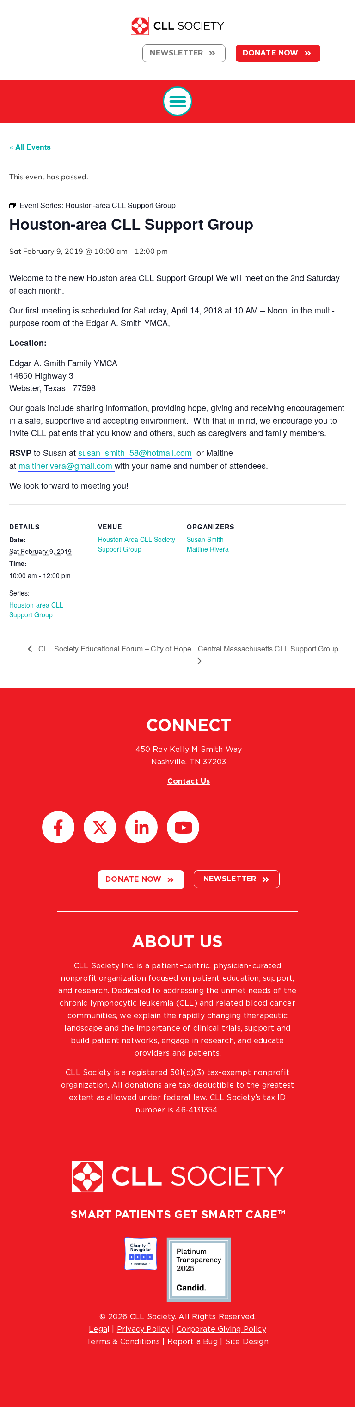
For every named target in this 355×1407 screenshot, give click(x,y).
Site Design (247, 1342)
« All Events (30, 146)
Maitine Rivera (208, 548)
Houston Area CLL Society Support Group (136, 544)
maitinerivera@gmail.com (65, 465)
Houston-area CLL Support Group (36, 609)
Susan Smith (205, 539)
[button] (178, 101)
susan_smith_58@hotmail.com (135, 452)
